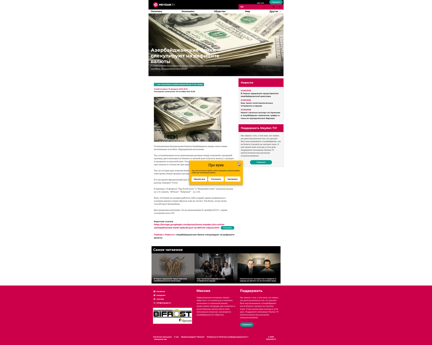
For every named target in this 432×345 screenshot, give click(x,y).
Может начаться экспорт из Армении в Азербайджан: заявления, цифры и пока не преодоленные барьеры (260, 115)
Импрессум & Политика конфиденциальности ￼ (227, 337)
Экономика (187, 11)
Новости (169, 234)
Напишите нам (160, 339)
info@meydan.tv (163, 303)
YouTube (160, 299)
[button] (281, 11)
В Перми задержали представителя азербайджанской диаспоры (260, 94)
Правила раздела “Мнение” (193, 337)
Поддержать (276, 2)
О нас (176, 337)
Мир (247, 11)
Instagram (160, 295)
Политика (156, 11)
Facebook (160, 291)
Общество (220, 11)
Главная (158, 234)
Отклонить (216, 179)
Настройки (233, 179)
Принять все (199, 179)
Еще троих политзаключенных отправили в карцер (257, 104)
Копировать (227, 227)
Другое (274, 11)
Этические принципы (162, 337)
